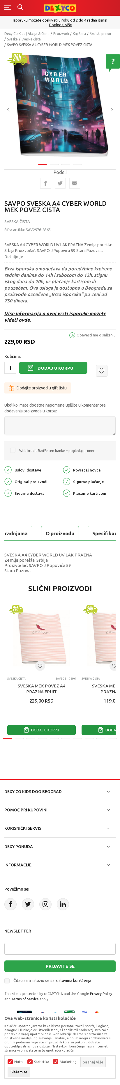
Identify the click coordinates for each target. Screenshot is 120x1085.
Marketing (68, 1062)
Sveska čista (31, 39)
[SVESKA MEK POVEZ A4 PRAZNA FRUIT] (41, 638)
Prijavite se (60, 966)
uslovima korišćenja (73, 980)
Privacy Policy (101, 994)
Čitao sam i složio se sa (52, 980)
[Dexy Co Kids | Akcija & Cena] (60, 7)
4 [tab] (77, 164)
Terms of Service (25, 999)
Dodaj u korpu (55, 368)
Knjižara (79, 34)
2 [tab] (54, 164)
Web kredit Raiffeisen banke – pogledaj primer (57, 451)
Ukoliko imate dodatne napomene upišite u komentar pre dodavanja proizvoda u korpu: (55, 408)
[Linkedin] (63, 904)
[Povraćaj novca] (66, 469)
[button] (101, 371)
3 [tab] (65, 164)
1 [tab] (42, 164)
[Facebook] (45, 183)
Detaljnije (13, 256)
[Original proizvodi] (8, 481)
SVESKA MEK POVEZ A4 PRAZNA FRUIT (41, 688)
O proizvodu (60, 533)
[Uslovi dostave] (8, 469)
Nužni (19, 1062)
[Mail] (75, 183)
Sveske (12, 39)
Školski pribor (101, 34)
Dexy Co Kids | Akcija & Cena (27, 34)
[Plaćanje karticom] (66, 492)
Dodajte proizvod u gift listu (42, 388)
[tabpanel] (60, 105)
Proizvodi (61, 34)
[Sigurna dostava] (8, 492)
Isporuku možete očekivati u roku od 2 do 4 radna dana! (60, 20)
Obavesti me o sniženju (96, 335)
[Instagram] (45, 904)
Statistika (41, 1062)
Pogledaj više (60, 25)
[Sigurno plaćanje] (66, 481)
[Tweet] (60, 183)
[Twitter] (28, 904)
